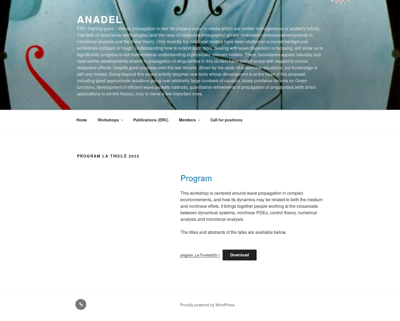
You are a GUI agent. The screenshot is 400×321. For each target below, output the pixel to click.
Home (81, 119)
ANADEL (99, 19)
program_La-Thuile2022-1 (200, 254)
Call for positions (226, 119)
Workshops (108, 119)
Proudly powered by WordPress (207, 304)
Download (239, 254)
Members (187, 119)
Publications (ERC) (150, 119)
